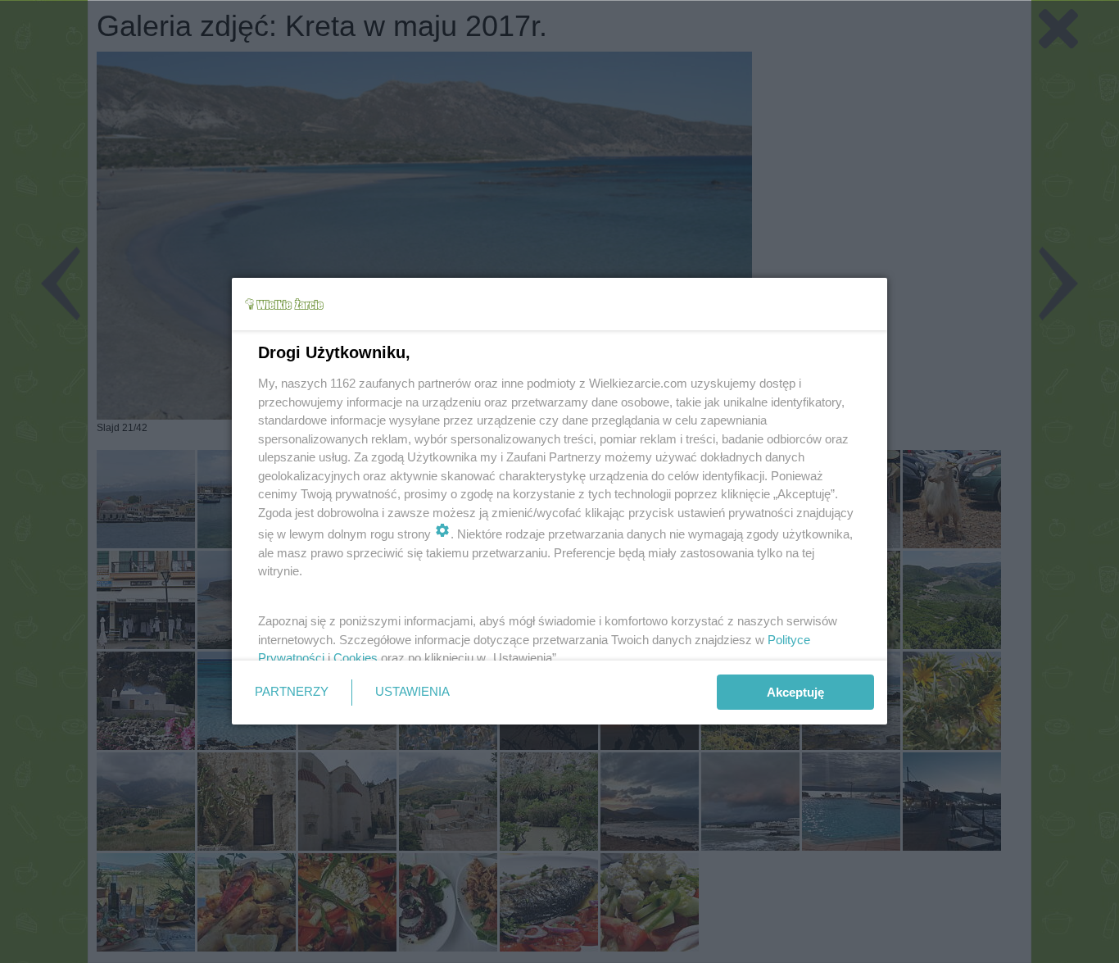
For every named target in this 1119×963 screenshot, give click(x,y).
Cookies (355, 658)
